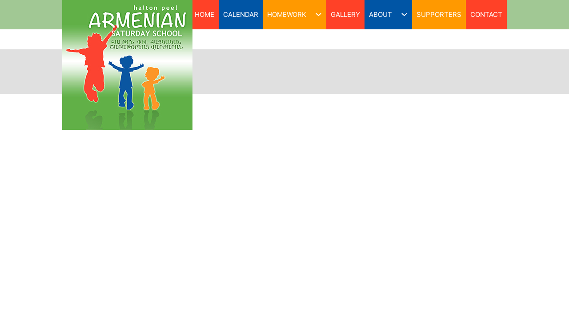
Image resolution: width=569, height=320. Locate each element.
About (380, 14)
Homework (286, 14)
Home (204, 14)
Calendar (240, 14)
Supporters (439, 14)
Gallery (345, 14)
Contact (486, 14)
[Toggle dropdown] (318, 14)
